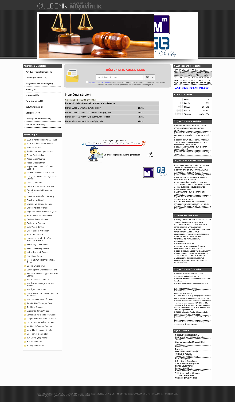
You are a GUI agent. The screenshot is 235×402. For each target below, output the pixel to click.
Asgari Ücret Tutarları (36, 163)
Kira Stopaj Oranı (34, 256)
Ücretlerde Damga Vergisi (38, 311)
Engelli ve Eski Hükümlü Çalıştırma (42, 212)
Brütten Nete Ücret (183, 368)
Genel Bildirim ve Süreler (38, 231)
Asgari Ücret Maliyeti (36, 159)
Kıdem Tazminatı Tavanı (37, 252)
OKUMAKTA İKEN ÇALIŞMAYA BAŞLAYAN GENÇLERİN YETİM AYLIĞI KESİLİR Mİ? (192, 135)
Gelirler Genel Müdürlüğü (186, 351)
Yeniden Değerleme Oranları (39, 326)
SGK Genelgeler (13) (35, 107)
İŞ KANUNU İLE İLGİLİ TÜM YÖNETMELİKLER (39, 239)
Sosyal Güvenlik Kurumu (186, 356)
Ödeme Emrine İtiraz (36, 266)
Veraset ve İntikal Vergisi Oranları (41, 315)
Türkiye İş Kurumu (183, 354)
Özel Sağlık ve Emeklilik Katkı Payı (42, 270)
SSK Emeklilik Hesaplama (187, 363)
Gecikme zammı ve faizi (186, 378)
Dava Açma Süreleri (35, 183)
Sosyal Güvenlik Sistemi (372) (39, 84)
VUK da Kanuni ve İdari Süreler (40, 322)
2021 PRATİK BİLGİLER (185, 243)
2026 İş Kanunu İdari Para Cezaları (42, 140)
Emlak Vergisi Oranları (36, 200)
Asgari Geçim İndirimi (36, 155)
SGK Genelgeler (182, 359)
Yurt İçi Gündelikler (35, 342)
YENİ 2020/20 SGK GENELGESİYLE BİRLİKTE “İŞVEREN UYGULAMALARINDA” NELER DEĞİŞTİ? (190, 260)
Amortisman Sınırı (34, 147)
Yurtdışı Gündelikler (35, 345)
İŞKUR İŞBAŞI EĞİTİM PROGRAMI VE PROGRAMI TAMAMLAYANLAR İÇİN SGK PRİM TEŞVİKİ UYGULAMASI (191, 142)
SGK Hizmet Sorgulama (186, 361)
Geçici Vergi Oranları (36, 223)
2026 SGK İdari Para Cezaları (40, 144)
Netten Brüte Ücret (183, 366)
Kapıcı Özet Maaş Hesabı (38, 248)
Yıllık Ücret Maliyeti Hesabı (187, 373)
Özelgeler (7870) (33, 113)
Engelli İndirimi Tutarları (37, 208)
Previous (34, 36)
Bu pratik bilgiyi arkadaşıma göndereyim (122, 155)
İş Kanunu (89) (32, 95)
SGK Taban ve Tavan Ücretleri (40, 299)
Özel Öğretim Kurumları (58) (38, 119)
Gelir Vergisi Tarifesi (35, 227)
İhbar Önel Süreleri (35, 235)
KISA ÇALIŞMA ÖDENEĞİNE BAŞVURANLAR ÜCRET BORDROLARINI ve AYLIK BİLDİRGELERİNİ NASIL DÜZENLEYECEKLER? (192, 232)
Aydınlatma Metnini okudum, (99, 82)
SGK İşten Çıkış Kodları (37, 289)
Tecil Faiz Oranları (35, 307)
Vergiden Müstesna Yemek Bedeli (41, 319)
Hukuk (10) (30, 89)
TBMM (178, 340)
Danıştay (179, 349)
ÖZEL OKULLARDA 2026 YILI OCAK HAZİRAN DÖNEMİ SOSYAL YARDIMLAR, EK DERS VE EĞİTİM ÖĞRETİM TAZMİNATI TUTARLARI (192, 253)
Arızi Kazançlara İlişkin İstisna (40, 151)
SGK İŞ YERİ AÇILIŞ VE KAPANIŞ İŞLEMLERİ (193, 175)
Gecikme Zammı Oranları (37, 219)
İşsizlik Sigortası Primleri (37, 244)
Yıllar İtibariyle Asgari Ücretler (39, 330)
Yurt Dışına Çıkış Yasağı (37, 338)
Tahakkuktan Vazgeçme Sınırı (39, 303)
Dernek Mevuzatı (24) (35, 124)
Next (159, 36)
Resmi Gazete (181, 347)
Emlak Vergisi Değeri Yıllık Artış (40, 196)
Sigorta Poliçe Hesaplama (187, 335)
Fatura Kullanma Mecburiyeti (39, 215)
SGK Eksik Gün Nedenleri (38, 280)
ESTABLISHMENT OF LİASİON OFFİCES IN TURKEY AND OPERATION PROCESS (190, 128)
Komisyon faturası (190, 288)
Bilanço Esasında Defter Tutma (40, 173)
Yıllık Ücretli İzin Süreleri (37, 334)
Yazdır (150, 156)
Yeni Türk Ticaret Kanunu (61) (39, 72)
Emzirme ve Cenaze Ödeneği (39, 204)
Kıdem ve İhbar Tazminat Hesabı (189, 371)
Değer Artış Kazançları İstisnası (40, 186)
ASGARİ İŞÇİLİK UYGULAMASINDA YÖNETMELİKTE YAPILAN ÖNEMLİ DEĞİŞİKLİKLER (188, 239)
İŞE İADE (179, 209)
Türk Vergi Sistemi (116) (36, 78)
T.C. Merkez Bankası (184, 375)
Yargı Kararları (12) (34, 101)
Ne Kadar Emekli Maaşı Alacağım (190, 337)
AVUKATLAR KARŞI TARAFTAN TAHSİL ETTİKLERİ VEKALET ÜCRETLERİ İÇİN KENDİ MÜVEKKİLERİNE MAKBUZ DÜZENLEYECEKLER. (192, 204)
